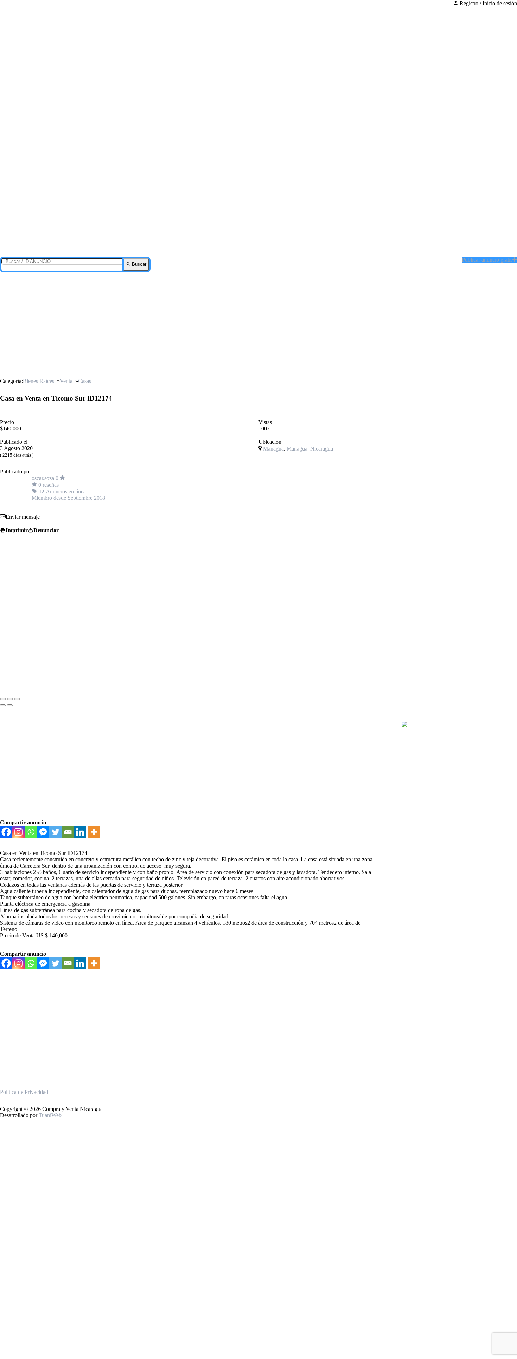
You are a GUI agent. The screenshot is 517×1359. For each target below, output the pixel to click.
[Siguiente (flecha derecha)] (10, 705)
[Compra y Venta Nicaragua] (262, 242)
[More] (93, 832)
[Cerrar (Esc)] (3, 699)
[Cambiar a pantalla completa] (10, 699)
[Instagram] (18, 832)
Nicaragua (321, 449)
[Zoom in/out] (17, 699)
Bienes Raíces (38, 381)
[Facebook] (6, 832)
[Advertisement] (258, 325)
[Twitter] (55, 832)
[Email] (68, 832)
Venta (66, 381)
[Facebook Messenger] (43, 832)
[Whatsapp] (31, 832)
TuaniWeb (50, 1115)
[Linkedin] (80, 832)
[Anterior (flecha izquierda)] (3, 705)
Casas (84, 381)
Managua (273, 449)
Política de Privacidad (24, 1092)
